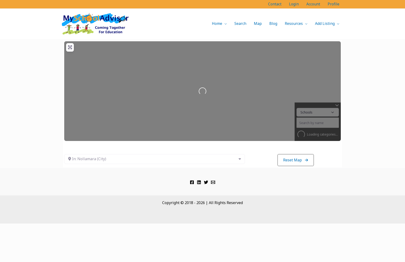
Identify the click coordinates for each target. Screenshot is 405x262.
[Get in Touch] (213, 182)
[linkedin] (199, 182)
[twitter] (206, 182)
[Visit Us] (192, 182)
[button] (224, 23)
